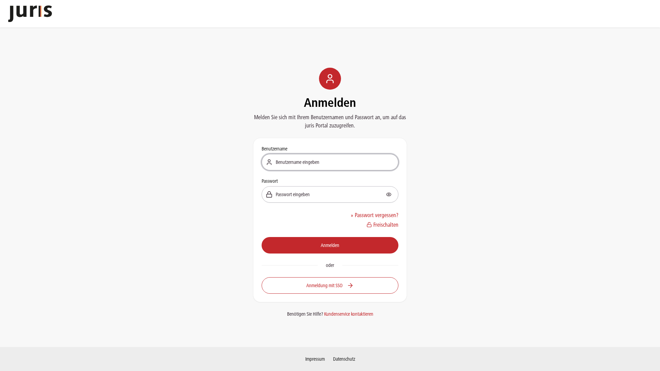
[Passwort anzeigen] (388, 194)
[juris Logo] (30, 13)
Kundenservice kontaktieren (348, 314)
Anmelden (330, 245)
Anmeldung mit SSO (324, 285)
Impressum (315, 359)
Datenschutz (344, 359)
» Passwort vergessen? (374, 215)
